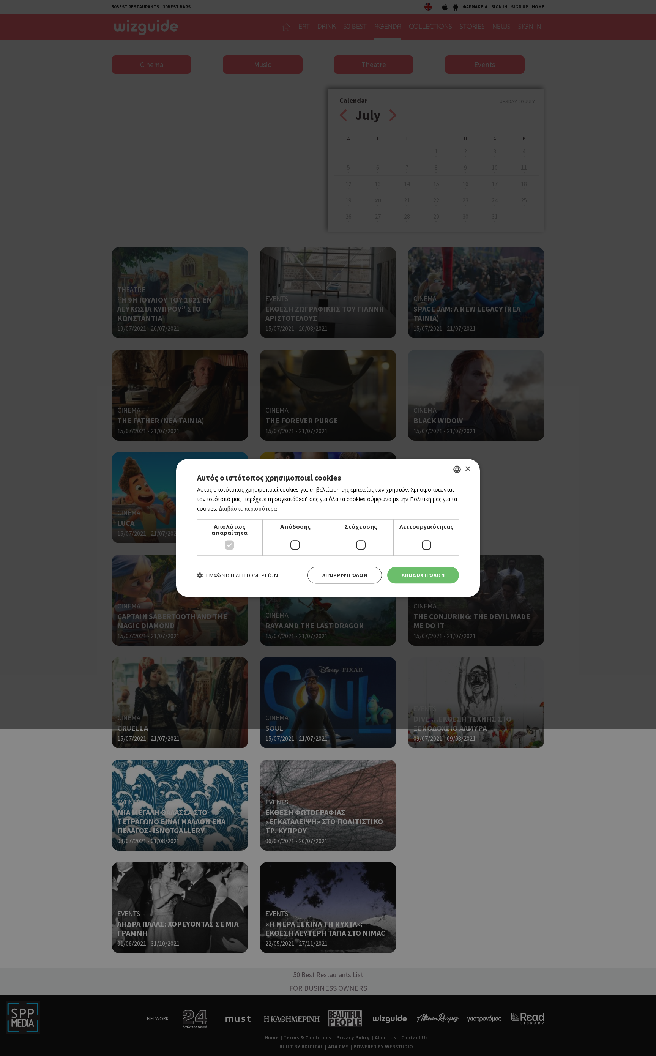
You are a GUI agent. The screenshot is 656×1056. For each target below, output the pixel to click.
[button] (237, 575)
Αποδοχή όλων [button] (423, 575)
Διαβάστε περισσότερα (248, 508)
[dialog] (328, 528)
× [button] (467, 469)
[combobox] (457, 469)
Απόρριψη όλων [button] (344, 575)
